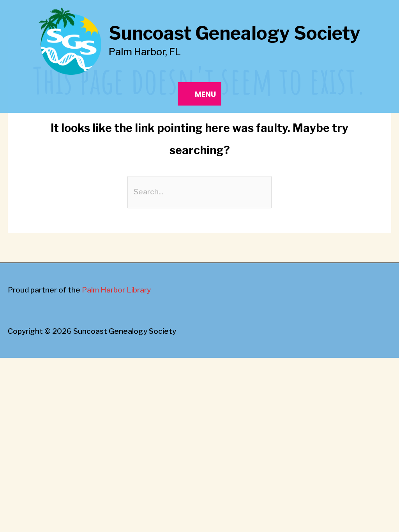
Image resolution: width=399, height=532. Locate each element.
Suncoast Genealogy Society (234, 33)
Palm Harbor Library (116, 289)
